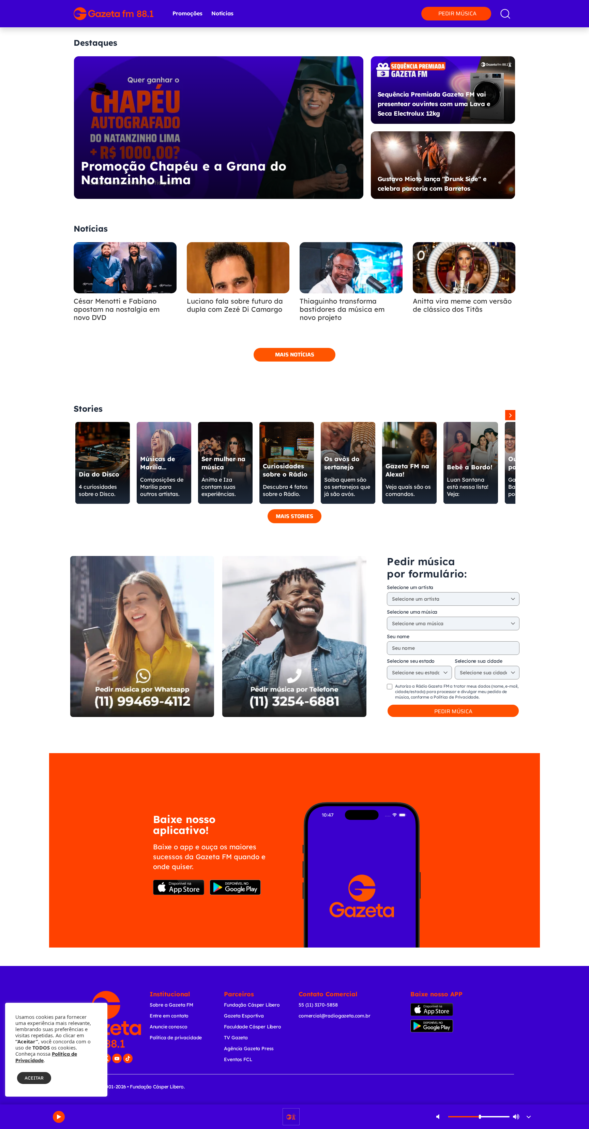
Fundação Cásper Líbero (252, 1005)
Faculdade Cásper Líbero (252, 1027)
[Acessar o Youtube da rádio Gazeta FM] (117, 1058)
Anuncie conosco (168, 1027)
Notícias (222, 13)
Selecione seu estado (411, 661)
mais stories (294, 516)
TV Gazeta (236, 1038)
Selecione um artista (410, 587)
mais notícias (294, 354)
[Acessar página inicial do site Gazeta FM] (113, 13)
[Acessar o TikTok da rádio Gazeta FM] (128, 1058)
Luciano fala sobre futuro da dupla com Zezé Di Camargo (235, 305)
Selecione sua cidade (478, 661)
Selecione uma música (412, 612)
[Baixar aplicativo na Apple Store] (178, 887)
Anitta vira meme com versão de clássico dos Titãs (462, 305)
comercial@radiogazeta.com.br (335, 1016)
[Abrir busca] (505, 14)
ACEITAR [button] (34, 1078)
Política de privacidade (176, 1038)
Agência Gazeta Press (249, 1048)
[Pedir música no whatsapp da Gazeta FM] (142, 636)
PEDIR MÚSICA (453, 711)
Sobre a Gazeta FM (171, 1005)
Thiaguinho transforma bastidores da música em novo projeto (342, 309)
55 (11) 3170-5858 (318, 1005)
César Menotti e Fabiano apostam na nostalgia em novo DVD (117, 309)
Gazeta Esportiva (244, 1016)
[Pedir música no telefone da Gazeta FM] (294, 636)
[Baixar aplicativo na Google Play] (235, 887)
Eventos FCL (238, 1059)
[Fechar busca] (564, 7)
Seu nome (398, 636)
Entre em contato (169, 1016)
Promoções (187, 13)
